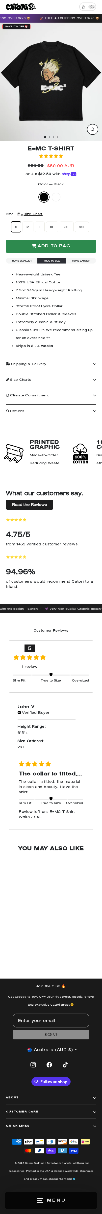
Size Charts (20, 380)
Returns (17, 411)
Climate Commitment (29, 395)
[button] (51, 155)
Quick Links (18, 1126)
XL (52, 227)
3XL (82, 227)
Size (24, 214)
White (56, 197)
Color (51, 184)
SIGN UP (51, 1034)
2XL (67, 227)
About (12, 1098)
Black (44, 197)
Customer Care (22, 1112)
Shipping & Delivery (28, 364)
